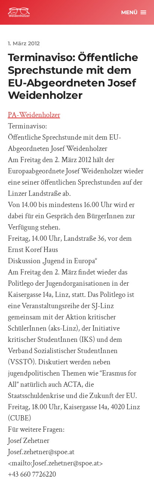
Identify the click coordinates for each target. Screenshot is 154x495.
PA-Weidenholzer (34, 115)
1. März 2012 (24, 43)
